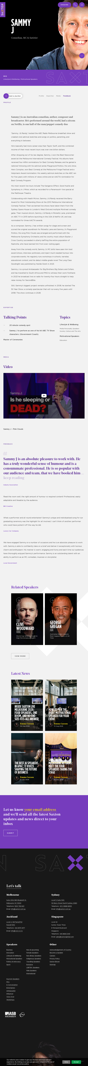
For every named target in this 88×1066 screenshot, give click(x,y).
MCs (5, 76)
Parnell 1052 (10, 925)
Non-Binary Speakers (33, 955)
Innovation (10, 952)
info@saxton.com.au (18, 909)
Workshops (10, 999)
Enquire (64, 4)
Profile (41, 96)
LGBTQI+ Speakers (32, 967)
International (30, 973)
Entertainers (10, 988)
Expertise (50, 96)
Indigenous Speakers (33, 958)
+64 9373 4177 (19, 928)
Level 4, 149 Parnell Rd (14, 922)
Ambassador (11, 991)
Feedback (67, 96)
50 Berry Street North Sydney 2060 (64, 903)
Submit (10, 833)
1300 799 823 (19, 906)
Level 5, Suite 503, (57, 900)
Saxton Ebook (55, 961)
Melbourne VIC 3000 (13, 903)
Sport (8, 964)
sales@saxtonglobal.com (65, 937)
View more (20, 656)
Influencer (9, 993)
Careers (52, 955)
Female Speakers (32, 952)
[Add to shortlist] (6, 96)
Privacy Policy (55, 958)
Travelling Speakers (33, 961)
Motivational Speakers (29, 79)
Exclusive (29, 964)
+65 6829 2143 (64, 934)
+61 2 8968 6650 (65, 906)
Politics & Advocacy (13, 961)
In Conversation (12, 985)
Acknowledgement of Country (60, 950)
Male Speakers (31, 970)
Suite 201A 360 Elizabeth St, (16, 900)
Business (9, 950)
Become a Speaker (56, 952)
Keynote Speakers (12, 979)
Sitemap (53, 964)
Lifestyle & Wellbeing (11, 79)
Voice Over (10, 996)
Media (58, 96)
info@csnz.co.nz (17, 931)
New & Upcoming (32, 950)
